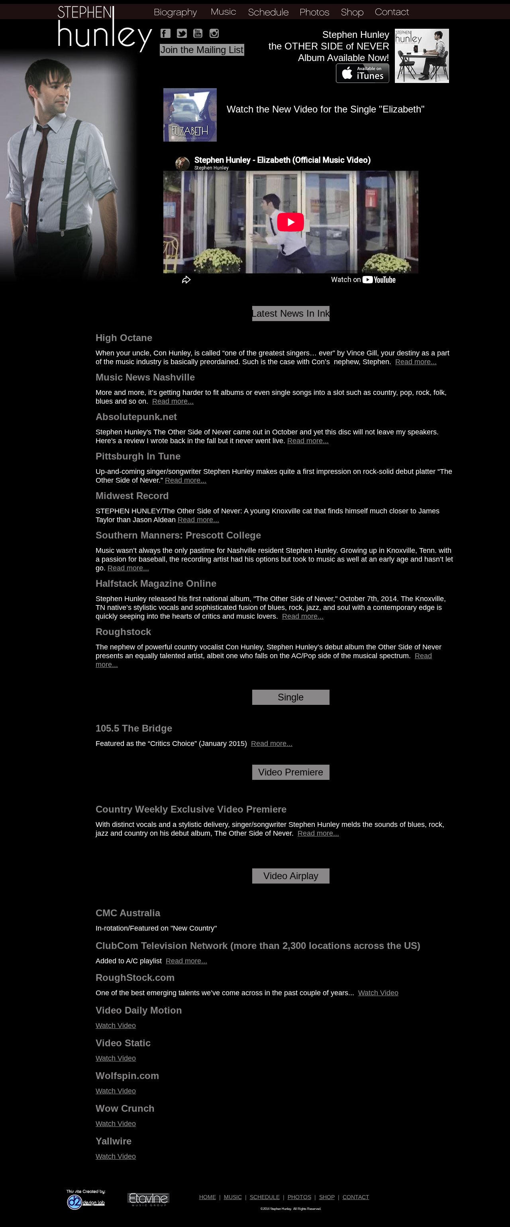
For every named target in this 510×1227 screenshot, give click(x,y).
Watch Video (378, 993)
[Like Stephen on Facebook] (166, 33)
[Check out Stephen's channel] (198, 33)
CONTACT (356, 1197)
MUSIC (233, 1197)
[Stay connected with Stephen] (214, 33)
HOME (207, 1197)
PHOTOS (299, 1197)
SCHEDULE (265, 1197)
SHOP (327, 1197)
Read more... (416, 362)
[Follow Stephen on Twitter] (182, 33)
